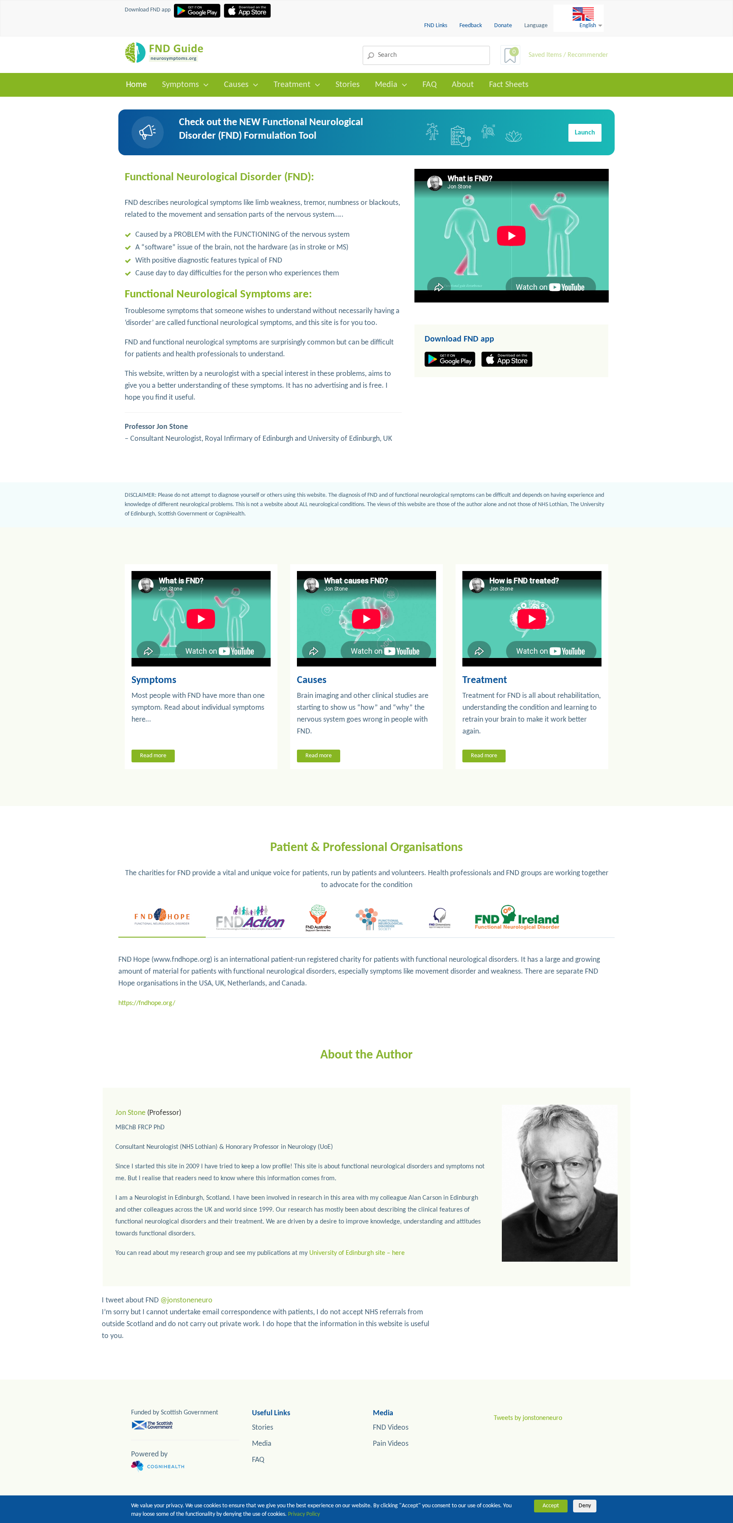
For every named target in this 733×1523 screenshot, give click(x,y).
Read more (153, 756)
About (463, 85)
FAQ (429, 85)
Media (386, 85)
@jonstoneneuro (186, 1300)
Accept (551, 1506)
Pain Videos (390, 1444)
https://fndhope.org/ (146, 1003)
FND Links (436, 25)
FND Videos (390, 1428)
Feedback (471, 25)
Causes (236, 85)
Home (136, 85)
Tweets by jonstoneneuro (528, 1418)
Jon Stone (130, 1113)
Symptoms (180, 85)
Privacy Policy (304, 1514)
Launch (585, 132)
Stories (348, 85)
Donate (503, 25)
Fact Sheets (509, 85)
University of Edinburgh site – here (357, 1253)
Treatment (292, 85)
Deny (585, 1506)
